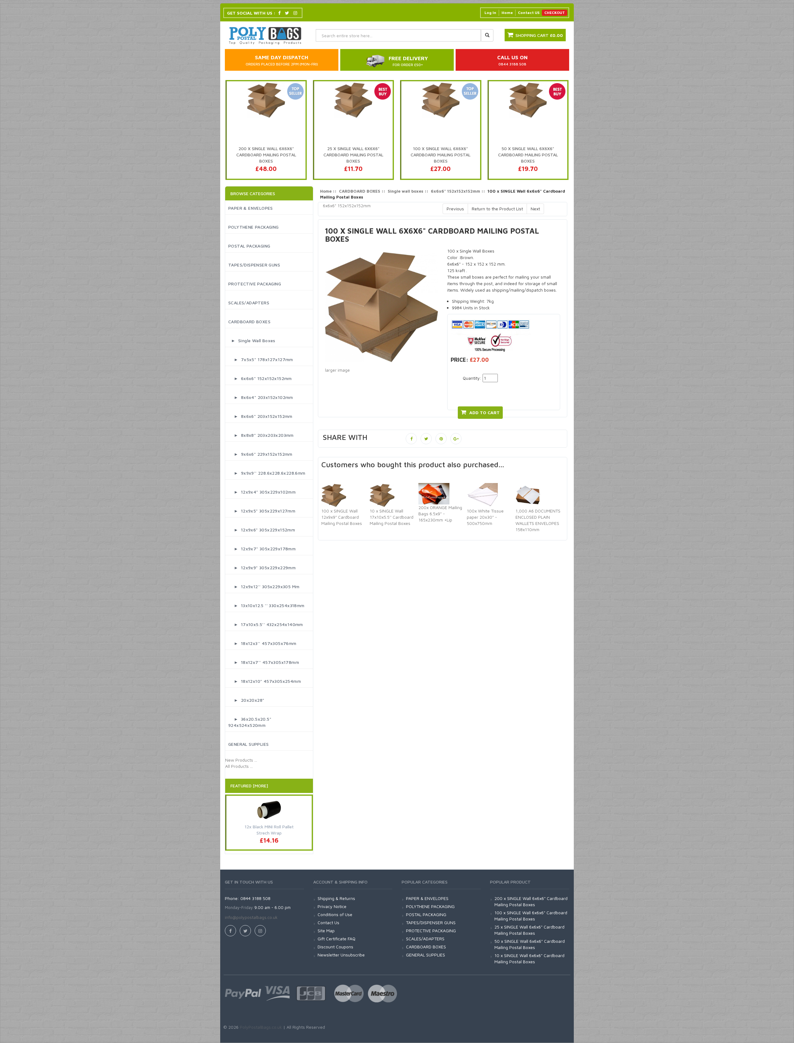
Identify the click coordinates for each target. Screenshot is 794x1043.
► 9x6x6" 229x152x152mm (260, 454)
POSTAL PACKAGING (249, 245)
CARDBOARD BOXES (249, 321)
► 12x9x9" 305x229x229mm (262, 567)
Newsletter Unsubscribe (341, 954)
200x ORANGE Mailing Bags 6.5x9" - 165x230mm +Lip (440, 513)
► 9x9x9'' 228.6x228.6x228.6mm (267, 473)
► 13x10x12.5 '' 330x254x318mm (266, 605)
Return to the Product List (497, 208)
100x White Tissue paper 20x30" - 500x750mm (485, 517)
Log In (490, 12)
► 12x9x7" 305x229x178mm (262, 548)
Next (535, 208)
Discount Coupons (335, 946)
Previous (455, 208)
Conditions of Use (335, 914)
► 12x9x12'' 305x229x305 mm (263, 586)
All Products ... (239, 766)
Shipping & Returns (336, 898)
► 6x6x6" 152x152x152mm (260, 378)
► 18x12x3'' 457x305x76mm (262, 643)
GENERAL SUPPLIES (248, 744)
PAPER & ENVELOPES (250, 208)
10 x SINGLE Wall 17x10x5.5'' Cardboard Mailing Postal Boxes (391, 517)
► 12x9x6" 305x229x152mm (261, 529)
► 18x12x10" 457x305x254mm (264, 681)
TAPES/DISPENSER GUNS (254, 264)
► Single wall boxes (251, 340)
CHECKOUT (554, 12)
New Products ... (241, 760)
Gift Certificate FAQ (336, 938)
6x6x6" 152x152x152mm (455, 191)
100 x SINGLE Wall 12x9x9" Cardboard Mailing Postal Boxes (341, 517)
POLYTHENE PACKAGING (253, 227)
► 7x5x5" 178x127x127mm (260, 359)
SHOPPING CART (539, 35)
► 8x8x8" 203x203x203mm (261, 435)
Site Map (326, 930)
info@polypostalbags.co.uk (251, 917)
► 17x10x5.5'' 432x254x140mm (265, 624)
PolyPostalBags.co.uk (261, 1027)
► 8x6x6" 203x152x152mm (260, 416)
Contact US (528, 12)
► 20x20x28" (246, 700)
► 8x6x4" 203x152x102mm (260, 397)
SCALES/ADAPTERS (248, 302)
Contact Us (328, 922)
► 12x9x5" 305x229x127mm (261, 510)
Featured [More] (249, 785)
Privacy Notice (332, 906)
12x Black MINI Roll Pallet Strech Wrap (269, 829)
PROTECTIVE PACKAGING (254, 283)
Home (507, 12)
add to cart (484, 412)
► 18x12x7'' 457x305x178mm (263, 662)
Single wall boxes (405, 191)
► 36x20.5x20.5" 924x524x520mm (249, 722)
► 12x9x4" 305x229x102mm (262, 492)
